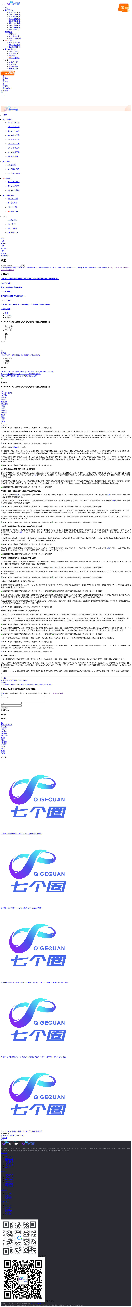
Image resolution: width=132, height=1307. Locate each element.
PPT (72, 268)
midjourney (8, 268)
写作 (2, 268)
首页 (6, 313)
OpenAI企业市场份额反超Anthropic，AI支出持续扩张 (21, 374)
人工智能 (4, 404)
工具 (3, 415)
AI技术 (4, 399)
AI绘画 (58, 268)
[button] (7, 120)
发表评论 (4, 708)
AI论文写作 (9, 270)
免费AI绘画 (44, 268)
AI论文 (63, 268)
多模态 (4, 410)
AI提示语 (77, 268)
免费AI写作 (52, 268)
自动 (3, 419)
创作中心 (8, 88)
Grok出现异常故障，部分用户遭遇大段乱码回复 (19, 376)
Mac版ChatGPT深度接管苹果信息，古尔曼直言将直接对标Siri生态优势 (27, 372)
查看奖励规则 (58, 693)
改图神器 (84, 268)
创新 (3, 408)
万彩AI (68, 268)
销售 (3, 421)
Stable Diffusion (25, 268)
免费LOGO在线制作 (100, 268)
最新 (3, 417)
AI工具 (4, 395)
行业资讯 (8, 315)
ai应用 (3, 397)
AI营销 (4, 402)
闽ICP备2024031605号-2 (38, 1303)
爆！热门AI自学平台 (115, 268)
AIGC (18, 268)
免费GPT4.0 (35, 268)
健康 (3, 406)
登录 (2, 238)
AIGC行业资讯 (6, 393)
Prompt (14, 268)
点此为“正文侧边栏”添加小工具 (12, 1136)
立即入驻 (4, 425)
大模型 (4, 412)
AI (2, 391)
